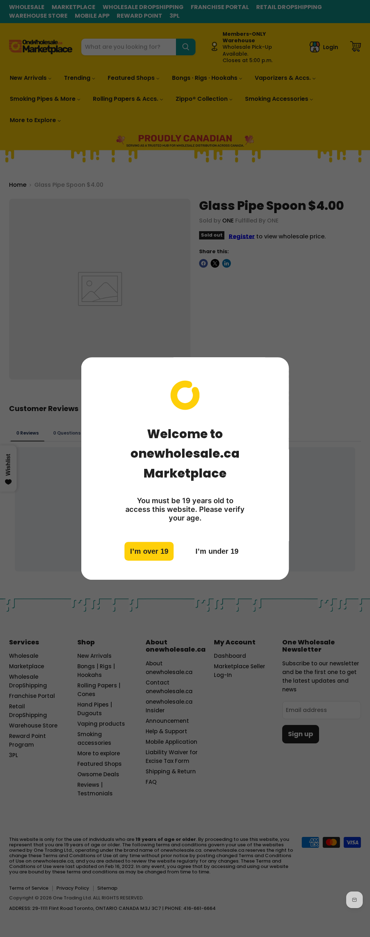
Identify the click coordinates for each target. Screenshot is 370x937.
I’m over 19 (149, 551)
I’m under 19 (216, 551)
